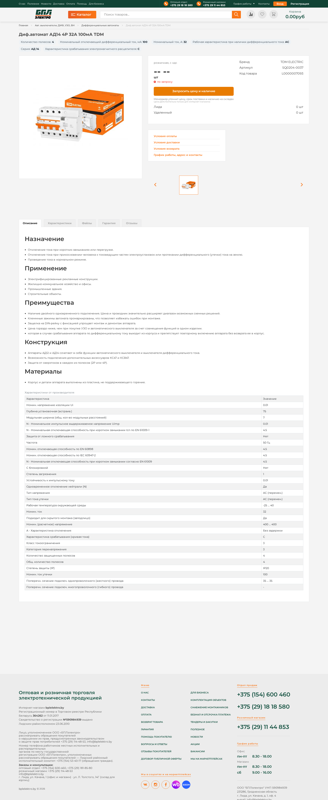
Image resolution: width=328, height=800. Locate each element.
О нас (22, 3)
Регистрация (300, 3)
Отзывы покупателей (156, 751)
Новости (46, 3)
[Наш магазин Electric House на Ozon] (186, 784)
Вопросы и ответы (154, 744)
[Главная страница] (43, 14)
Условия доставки (167, 142)
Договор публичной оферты (161, 759)
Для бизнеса (96, 3)
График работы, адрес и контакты (178, 154)
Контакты (264, 3)
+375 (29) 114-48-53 (73, 741)
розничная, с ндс (165, 62)
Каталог (84, 15)
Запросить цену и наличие (193, 91)
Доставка (58, 3)
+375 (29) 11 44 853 (263, 727)
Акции (195, 744)
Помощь (82, 3)
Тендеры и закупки (204, 722)
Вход (280, 3)
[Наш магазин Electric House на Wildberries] (176, 784)
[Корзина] (273, 14)
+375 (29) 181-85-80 (79, 768)
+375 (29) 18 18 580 (263, 706)
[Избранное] (262, 14)
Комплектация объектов (208, 700)
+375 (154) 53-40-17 (69, 760)
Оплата (70, 3)
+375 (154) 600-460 (53, 768)
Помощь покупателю (156, 737)
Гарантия (147, 729)
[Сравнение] (251, 14)
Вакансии (198, 751)
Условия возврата (166, 148)
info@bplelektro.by (99, 741)
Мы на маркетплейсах (206, 759)
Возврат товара (152, 722)
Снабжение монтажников (209, 707)
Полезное (33, 3)
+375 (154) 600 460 (263, 694)
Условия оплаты (165, 136)
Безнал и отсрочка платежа (211, 714)
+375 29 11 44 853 (214, 5)
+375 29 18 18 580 (181, 5)
